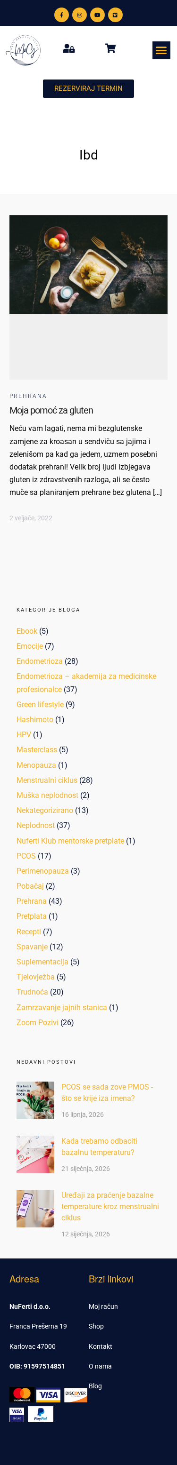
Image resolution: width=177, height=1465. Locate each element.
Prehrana (28, 396)
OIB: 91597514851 (37, 1366)
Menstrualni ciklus (47, 780)
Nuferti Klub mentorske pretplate (70, 840)
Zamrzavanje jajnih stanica (62, 1007)
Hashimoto (35, 719)
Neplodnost (36, 825)
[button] (161, 50)
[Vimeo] (115, 15)
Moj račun (103, 1306)
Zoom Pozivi (38, 1022)
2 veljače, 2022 (30, 518)
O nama (100, 1366)
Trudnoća (32, 991)
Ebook (27, 631)
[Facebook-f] (61, 15)
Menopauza (36, 765)
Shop (96, 1326)
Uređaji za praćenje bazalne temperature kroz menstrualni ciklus (110, 1206)
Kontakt (100, 1346)
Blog (95, 1386)
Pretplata (32, 916)
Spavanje (32, 946)
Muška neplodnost (47, 795)
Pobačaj (30, 886)
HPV (24, 734)
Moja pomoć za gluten (51, 410)
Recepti (29, 931)
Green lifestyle (40, 704)
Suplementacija (42, 961)
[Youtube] (97, 15)
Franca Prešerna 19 (38, 1326)
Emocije (30, 646)
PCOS (26, 856)
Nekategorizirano (45, 810)
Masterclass (37, 749)
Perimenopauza (43, 871)
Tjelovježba (36, 976)
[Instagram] (79, 15)
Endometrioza (40, 661)
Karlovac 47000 (32, 1346)
